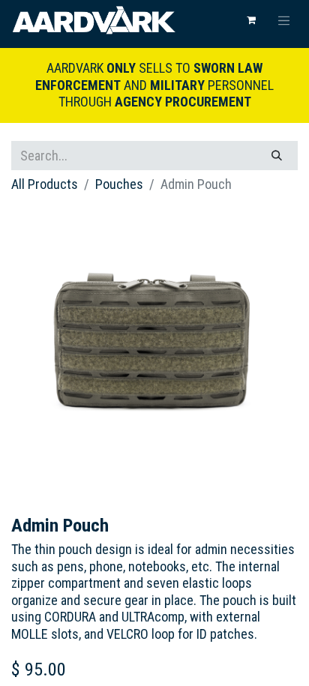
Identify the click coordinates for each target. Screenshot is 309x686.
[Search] (277, 155)
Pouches (119, 184)
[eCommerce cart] (251, 20)
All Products (44, 184)
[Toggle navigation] (284, 20)
